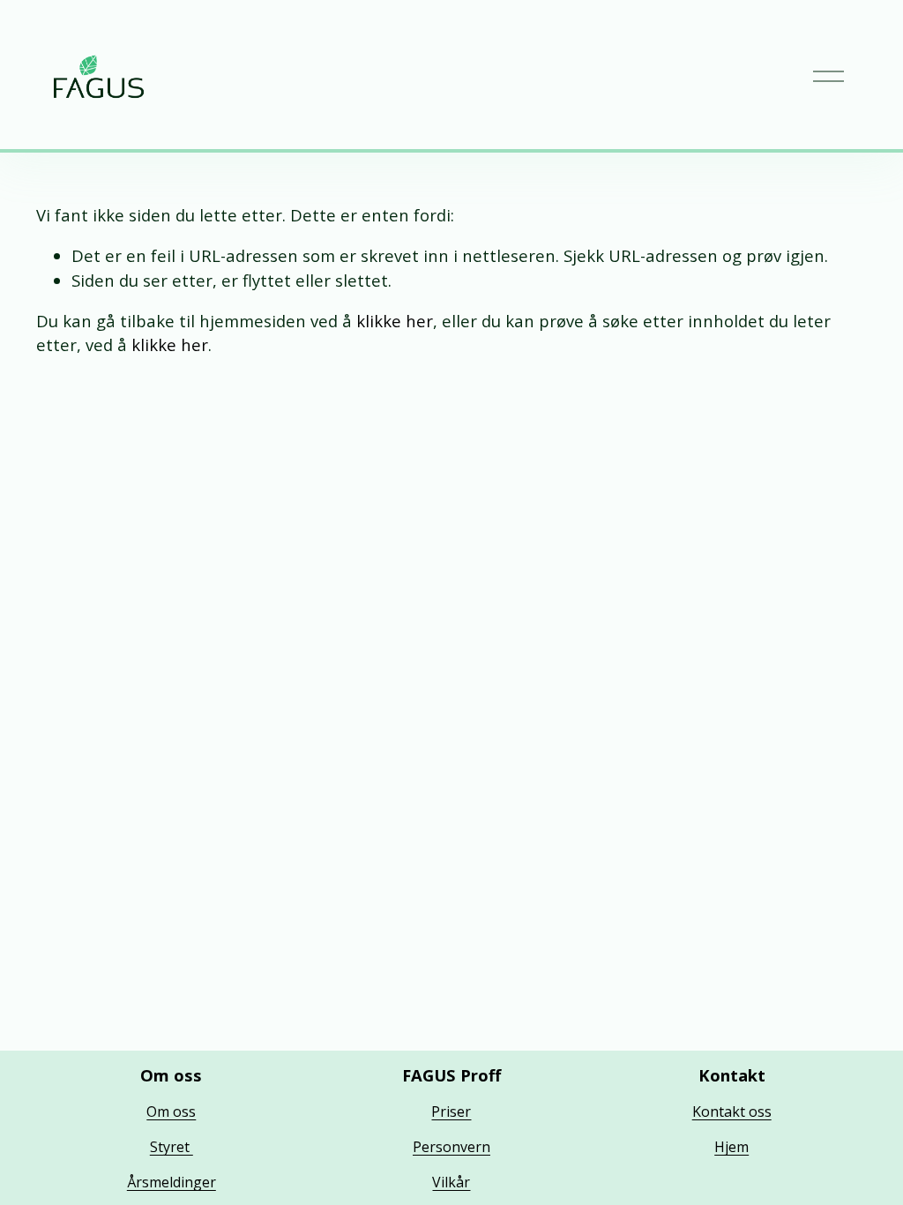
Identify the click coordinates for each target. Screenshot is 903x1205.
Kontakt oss (732, 1111)
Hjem (731, 1146)
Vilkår (451, 1182)
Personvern (451, 1146)
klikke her (394, 321)
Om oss (171, 1111)
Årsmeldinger (171, 1182)
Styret (171, 1146)
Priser (451, 1111)
